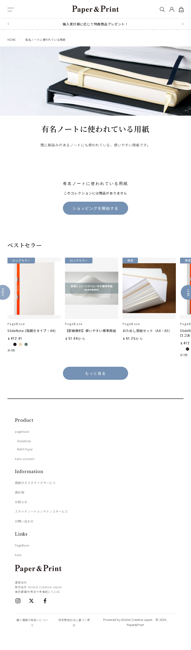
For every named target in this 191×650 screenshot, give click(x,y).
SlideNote (24, 441)
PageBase (16, 324)
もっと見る (95, 373)
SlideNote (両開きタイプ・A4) (31, 330)
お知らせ (21, 502)
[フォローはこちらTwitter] (31, 601)
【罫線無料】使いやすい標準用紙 (90, 330)
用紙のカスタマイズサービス (35, 483)
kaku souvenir (25, 458)
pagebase (22, 431)
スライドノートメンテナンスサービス (41, 511)
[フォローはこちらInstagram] (18, 601)
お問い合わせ (24, 521)
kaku (18, 555)
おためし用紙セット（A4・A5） (147, 330)
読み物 (19, 492)
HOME (11, 39)
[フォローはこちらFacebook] (45, 601)
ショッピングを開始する (95, 208)
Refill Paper (25, 449)
